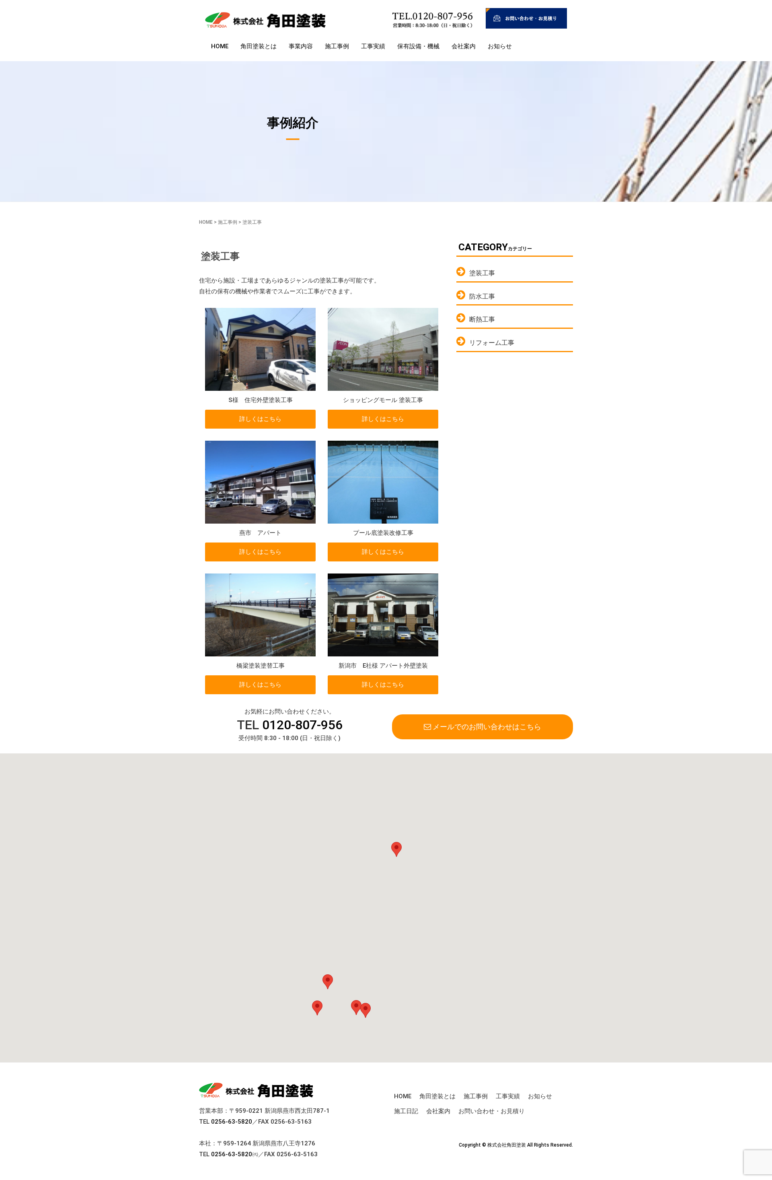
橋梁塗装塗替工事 (260, 665)
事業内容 (301, 46)
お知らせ (500, 46)
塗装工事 (482, 273)
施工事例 (337, 46)
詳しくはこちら (260, 419)
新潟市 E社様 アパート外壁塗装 (383, 665)
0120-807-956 (302, 724)
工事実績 (373, 46)
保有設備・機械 (418, 46)
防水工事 (482, 296)
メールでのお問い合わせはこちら (486, 726)
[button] (327, 981)
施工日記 (406, 1111)
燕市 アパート (260, 532)
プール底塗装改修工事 (383, 532)
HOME (219, 46)
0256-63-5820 (231, 1121)
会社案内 (464, 46)
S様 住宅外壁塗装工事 (260, 400)
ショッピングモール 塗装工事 (383, 400)
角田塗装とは (258, 46)
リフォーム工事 (491, 343)
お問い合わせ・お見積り (491, 1111)
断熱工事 (482, 319)
